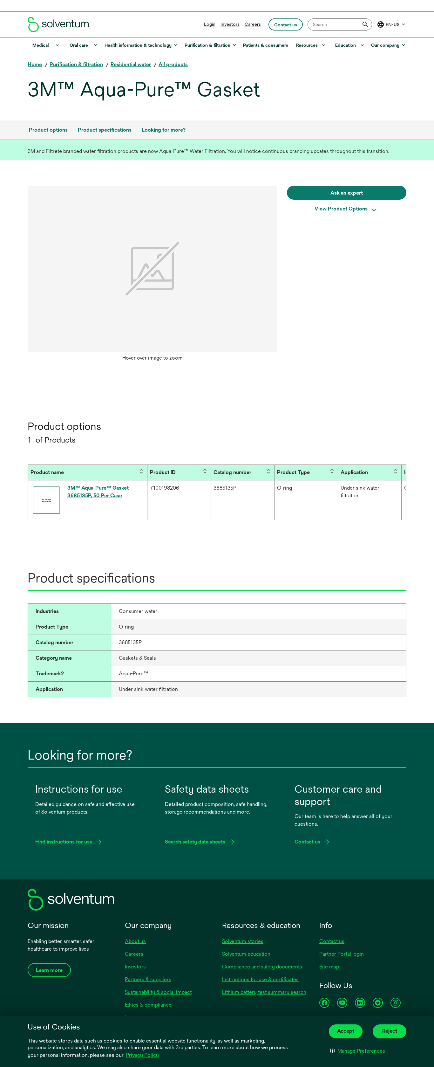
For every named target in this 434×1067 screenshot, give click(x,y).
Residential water (131, 64)
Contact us (331, 941)
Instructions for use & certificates (260, 979)
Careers (253, 24)
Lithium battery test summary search (264, 992)
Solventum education (246, 954)
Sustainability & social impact (158, 992)
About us (135, 941)
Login (209, 24)
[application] (152, 269)
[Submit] (365, 24)
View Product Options (342, 209)
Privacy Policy (142, 1055)
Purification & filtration (76, 64)
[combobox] (340, 24)
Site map (329, 967)
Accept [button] (345, 1031)
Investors (230, 24)
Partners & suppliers (148, 979)
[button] (357, 1051)
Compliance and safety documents (262, 967)
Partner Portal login (341, 954)
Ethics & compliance (148, 1005)
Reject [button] (389, 1031)
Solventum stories (242, 941)
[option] (152, 275)
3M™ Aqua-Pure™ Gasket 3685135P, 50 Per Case (98, 492)
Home (35, 64)
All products (173, 64)
